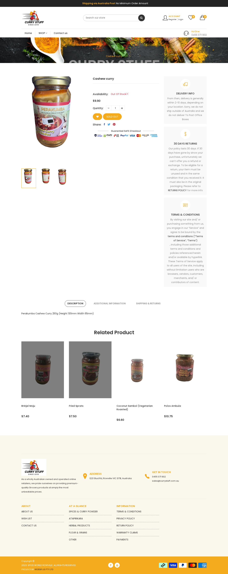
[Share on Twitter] (108, 124)
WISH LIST (26, 518)
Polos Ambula (125, 406)
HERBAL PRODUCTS (79, 525)
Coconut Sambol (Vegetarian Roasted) (87, 407)
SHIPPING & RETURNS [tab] (148, 303)
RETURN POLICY (125, 525)
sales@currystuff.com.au (165, 480)
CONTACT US (29, 525)
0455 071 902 (159, 476)
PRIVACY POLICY (126, 518)
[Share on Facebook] (104, 124)
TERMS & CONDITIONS (129, 511)
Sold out (112, 116)
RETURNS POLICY (177, 190)
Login (180, 19)
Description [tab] (75, 303)
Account (174, 16)
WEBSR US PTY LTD (44, 569)
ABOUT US (27, 511)
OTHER (72, 539)
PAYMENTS (122, 539)
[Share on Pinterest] (114, 124)
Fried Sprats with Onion (178, 406)
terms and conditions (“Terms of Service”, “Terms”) (185, 238)
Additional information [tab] (110, 303)
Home (114, 44)
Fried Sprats (28, 406)
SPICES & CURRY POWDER (83, 511)
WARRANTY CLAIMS (127, 532)
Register (172, 19)
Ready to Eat (114, 50)
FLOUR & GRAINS (78, 532)
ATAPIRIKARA (76, 518)
